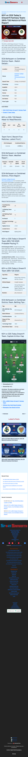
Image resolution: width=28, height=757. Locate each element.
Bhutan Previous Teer (14, 581)
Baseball (15, 537)
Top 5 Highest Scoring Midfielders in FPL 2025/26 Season (14, 489)
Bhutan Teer (14, 572)
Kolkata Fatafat (14, 591)
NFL (15, 540)
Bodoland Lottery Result (14, 593)
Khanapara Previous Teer (14, 577)
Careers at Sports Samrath (15, 607)
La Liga (15, 538)
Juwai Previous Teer (14, 579)
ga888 (14, 596)
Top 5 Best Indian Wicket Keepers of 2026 (11, 479)
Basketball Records (15, 539)
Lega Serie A (15, 536)
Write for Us (15, 604)
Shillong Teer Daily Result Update (12, 405)
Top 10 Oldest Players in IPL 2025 (14, 550)
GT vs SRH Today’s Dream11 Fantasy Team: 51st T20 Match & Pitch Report (13, 506)
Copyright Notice (15, 605)
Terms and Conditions (15, 606)
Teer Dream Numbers (14, 587)
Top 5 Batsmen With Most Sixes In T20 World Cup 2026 (13, 481)
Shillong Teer (14, 584)
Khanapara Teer (14, 571)
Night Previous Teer (14, 582)
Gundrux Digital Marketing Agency (14, 750)
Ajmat (5, 505)
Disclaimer (15, 603)
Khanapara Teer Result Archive (11, 407)
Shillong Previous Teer (14, 586)
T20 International (15, 534)
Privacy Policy (15, 602)
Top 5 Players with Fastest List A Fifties (10, 483)
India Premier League (15, 531)
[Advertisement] (14, 675)
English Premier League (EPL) (15, 530)
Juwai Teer (14, 574)
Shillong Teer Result (14, 594)
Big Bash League (15, 533)
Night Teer (14, 576)
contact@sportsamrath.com (16, 545)
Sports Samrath (4, 11)
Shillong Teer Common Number (14, 589)
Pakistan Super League (15, 532)
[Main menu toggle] (21, 2)
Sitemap (14, 753)
